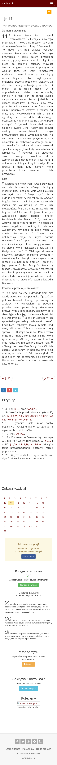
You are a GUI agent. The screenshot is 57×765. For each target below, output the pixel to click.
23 (43, 507)
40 (18, 521)
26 (18, 512)
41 (24, 521)
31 (5, 517)
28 (30, 512)
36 (37, 517)
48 (24, 526)
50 (37, 526)
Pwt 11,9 (11, 419)
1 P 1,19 (23, 444)
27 (24, 512)
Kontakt (29, 664)
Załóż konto (28, 556)
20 (24, 507)
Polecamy (28, 749)
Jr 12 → (49, 378)
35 (30, 517)
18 (11, 507)
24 (5, 512)
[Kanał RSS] (40, 741)
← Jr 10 (6, 378)
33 (18, 517)
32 (11, 517)
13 (24, 503)
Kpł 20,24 (30, 416)
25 (11, 512)
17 (5, 507)
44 (43, 521)
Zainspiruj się (29, 688)
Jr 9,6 (17, 409)
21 (30, 507)
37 (43, 517)
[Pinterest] (34, 741)
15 (37, 503)
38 (5, 521)
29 (37, 512)
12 (18, 503)
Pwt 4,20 (31, 409)
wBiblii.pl (7, 3)
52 (5, 531)
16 (43, 503)
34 (24, 517)
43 (37, 521)
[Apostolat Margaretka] (28, 703)
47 (18, 526)
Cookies (23, 753)
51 (43, 526)
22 (37, 507)
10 (5, 503)
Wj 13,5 (19, 416)
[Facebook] (17, 741)
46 (11, 526)
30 (43, 512)
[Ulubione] (49, 12)
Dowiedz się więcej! (28, 585)
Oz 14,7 (20, 433)
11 (11, 503)
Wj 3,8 (10, 416)
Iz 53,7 (47, 440)
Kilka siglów (43, 749)
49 (30, 526)
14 (30, 503)
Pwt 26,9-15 (24, 419)
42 (30, 521)
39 (11, 521)
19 (18, 507)
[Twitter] (22, 741)
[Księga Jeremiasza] (28, 576)
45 (5, 526)
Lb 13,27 (42, 416)
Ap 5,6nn (35, 444)
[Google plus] (28, 741)
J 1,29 (13, 444)
